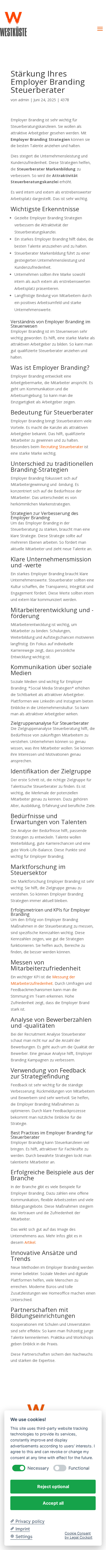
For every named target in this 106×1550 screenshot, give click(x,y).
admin (23, 99)
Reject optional (53, 1486)
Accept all (53, 1503)
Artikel (29, 1242)
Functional (78, 1468)
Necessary (38, 1468)
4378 (64, 99)
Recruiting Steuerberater (61, 446)
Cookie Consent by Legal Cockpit (78, 1535)
